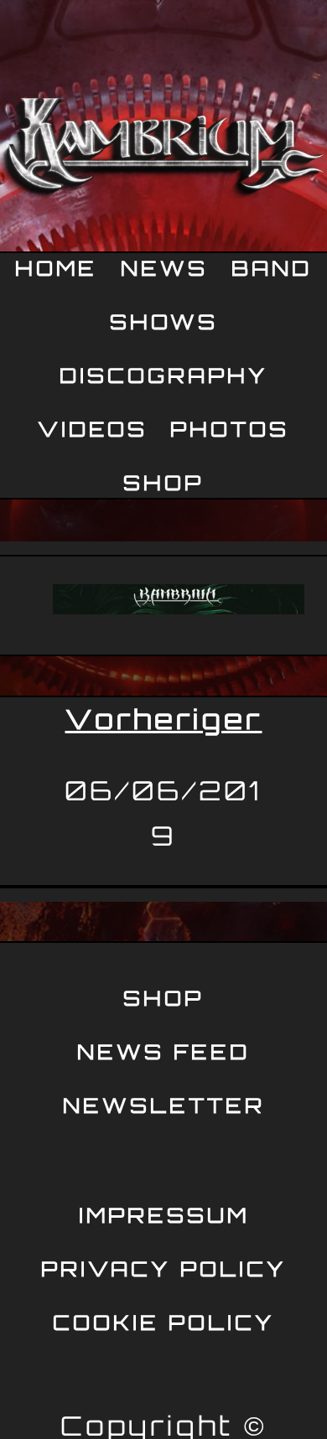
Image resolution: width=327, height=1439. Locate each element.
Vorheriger (163, 719)
